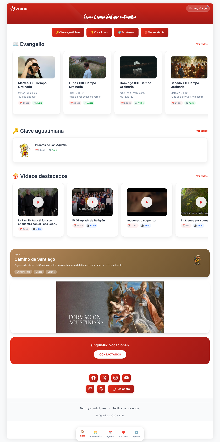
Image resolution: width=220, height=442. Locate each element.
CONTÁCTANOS (110, 354)
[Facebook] (93, 378)
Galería (51, 271)
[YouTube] (126, 378)
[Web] (101, 389)
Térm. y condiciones (93, 408)
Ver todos (202, 43)
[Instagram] (115, 378)
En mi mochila (23, 271)
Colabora (124, 389)
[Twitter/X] (104, 378)
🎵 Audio (37, 103)
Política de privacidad (126, 408)
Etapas (39, 271)
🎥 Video (36, 229)
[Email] (90, 389)
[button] (110, 260)
